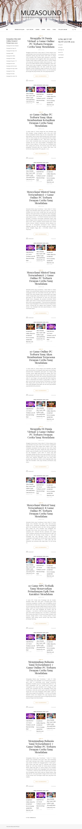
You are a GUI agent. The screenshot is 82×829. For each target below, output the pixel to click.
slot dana (12, 73)
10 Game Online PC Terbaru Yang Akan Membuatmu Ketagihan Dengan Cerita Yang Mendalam (41, 120)
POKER (43, 29)
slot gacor (60, 44)
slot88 (11, 53)
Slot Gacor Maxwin (14, 45)
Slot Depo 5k (13, 48)
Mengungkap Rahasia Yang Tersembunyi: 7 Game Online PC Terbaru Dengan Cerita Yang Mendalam (41, 667)
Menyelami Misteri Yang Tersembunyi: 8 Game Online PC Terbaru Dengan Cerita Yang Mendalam (41, 510)
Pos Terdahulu (31, 817)
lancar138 (60, 52)
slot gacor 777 (13, 61)
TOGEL (54, 29)
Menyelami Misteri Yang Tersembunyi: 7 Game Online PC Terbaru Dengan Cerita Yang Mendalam (41, 197)
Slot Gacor (12, 63)
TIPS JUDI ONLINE (62, 29)
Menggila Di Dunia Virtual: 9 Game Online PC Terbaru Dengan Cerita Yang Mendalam (41, 42)
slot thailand (61, 54)
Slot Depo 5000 (13, 68)
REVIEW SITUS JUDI (19, 29)
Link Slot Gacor (13, 66)
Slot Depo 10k (13, 50)
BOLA (48, 29)
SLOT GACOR (30, 29)
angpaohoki (60, 57)
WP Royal (17, 826)
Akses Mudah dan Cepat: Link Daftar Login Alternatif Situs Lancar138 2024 (30, 97)
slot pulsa (60, 47)
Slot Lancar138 (13, 76)
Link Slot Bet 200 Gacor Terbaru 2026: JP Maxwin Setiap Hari (40, 98)
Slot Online (12, 55)
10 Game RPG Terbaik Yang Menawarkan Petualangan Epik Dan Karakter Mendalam (41, 590)
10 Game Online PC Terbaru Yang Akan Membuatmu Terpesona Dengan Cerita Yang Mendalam (41, 357)
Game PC (41, 35)
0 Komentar (53, 80)
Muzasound (41, 12)
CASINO (37, 29)
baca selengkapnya (41, 76)
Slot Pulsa (12, 71)
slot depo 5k (61, 49)
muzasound (31, 80)
